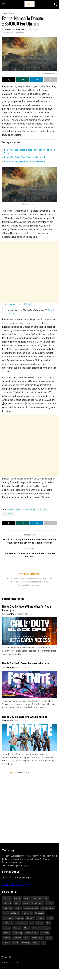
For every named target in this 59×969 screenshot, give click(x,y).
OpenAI (7, 933)
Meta (26, 928)
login (11, 772)
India (50, 918)
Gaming (12, 13)
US (43, 942)
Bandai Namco (15, 509)
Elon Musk (27, 913)
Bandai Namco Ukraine (36, 509)
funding (19, 918)
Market (7, 928)
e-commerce (47, 908)
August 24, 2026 (22, 614)
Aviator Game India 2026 (16, 885)
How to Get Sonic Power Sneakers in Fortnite (25, 157)
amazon (7, 903)
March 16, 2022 (34, 29)
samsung (18, 933)
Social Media (32, 933)
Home (4, 13)
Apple (17, 903)
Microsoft (37, 928)
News (47, 928)
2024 (26, 898)
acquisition (37, 898)
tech (27, 937)
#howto (17, 898)
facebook (8, 918)
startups (17, 937)
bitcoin (49, 903)
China (18, 908)
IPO (48, 923)
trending (25, 942)
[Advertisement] (29, 272)
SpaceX (44, 933)
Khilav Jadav (9, 614)
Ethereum (39, 913)
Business (8, 908)
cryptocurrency (31, 908)
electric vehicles (11, 913)
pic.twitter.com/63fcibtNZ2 (18, 304)
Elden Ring (8, 514)
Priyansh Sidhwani (14, 29)
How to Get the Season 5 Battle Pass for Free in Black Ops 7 (29, 151)
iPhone (40, 923)
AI (47, 898)
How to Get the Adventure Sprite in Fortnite (24, 161)
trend (15, 942)
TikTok (6, 942)
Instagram (8, 923)
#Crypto (7, 898)
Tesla (48, 937)
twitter (35, 942)
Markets (17, 928)
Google (40, 918)
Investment (21, 923)
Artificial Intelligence (33, 903)
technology (37, 937)
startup (7, 937)
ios (31, 923)
